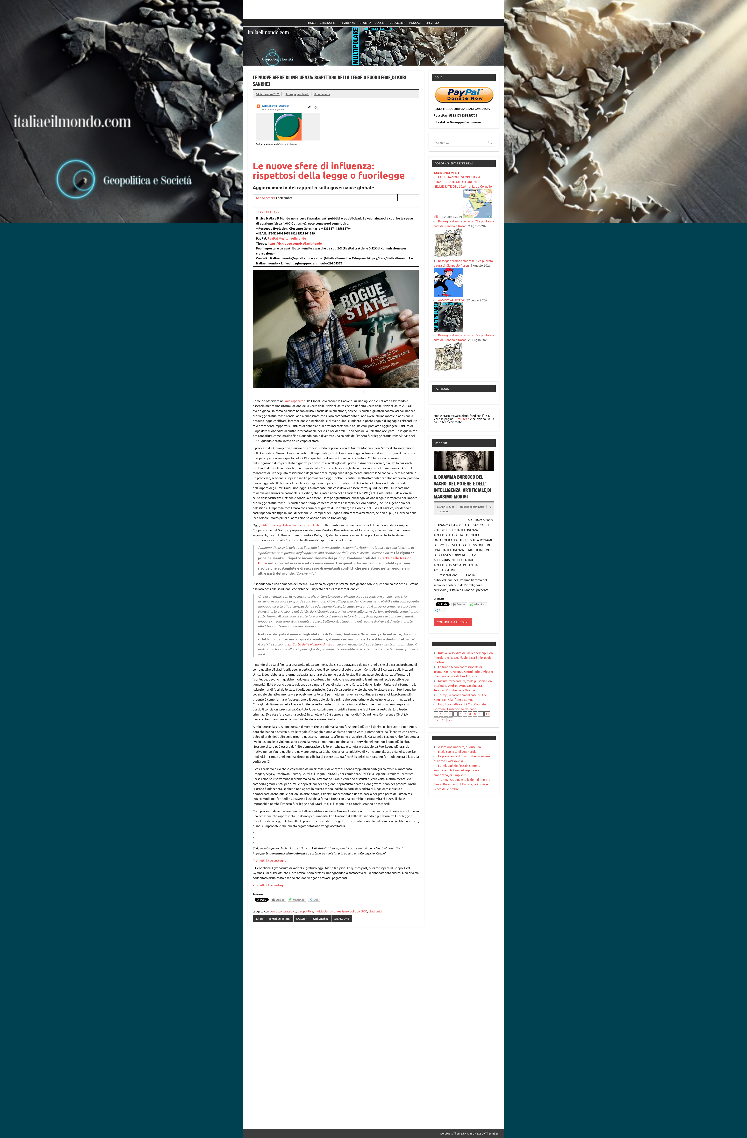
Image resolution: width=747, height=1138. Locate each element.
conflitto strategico (283, 911)
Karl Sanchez (321, 918)
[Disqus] (336, 980)
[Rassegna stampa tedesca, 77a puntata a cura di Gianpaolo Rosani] (448, 370)
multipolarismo (325, 911)
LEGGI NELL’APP (268, 212)
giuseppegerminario (297, 94)
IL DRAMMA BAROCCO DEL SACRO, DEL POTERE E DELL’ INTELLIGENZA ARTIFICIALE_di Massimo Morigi (462, 487)
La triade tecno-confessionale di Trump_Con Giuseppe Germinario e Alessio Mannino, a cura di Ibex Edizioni (463, 671)
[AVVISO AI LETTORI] (448, 330)
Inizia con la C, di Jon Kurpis (457, 751)
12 (437, 720)
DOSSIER (380, 22)
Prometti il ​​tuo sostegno (269, 860)
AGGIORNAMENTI (447, 173)
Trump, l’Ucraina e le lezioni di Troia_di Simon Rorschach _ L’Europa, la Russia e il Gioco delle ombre (462, 784)
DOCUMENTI (397, 22)
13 (443, 720)
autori (259, 918)
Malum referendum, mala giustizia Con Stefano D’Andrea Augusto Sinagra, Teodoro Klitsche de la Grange (463, 685)
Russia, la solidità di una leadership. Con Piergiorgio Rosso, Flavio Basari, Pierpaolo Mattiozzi (463, 657)
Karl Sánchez (265, 197)
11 (487, 714)
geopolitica (305, 911)
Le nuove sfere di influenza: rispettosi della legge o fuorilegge (329, 170)
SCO (364, 911)
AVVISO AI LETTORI (452, 300)
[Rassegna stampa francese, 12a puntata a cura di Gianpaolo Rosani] (448, 295)
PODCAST (415, 22)
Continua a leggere (453, 622)
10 (480, 714)
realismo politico (348, 911)
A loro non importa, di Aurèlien (459, 747)
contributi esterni (279, 918)
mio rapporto (294, 401)
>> (450, 720)
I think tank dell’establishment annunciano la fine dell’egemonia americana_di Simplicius (457, 770)
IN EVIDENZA (347, 22)
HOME (312, 22)
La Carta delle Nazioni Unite (309, 644)
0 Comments (322, 94)
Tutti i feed (461, 419)
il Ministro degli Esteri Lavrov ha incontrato (290, 525)
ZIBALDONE (327, 22)
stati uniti (375, 911)
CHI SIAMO (432, 22)
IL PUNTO (365, 22)
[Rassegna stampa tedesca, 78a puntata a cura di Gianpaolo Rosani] (448, 256)
